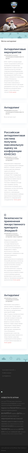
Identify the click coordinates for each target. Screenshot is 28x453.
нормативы (4, 423)
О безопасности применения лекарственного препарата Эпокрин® (14, 222)
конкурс (14, 416)
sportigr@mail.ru (6, 376)
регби (21, 429)
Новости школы (17, 236)
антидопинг (13, 403)
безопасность (23, 408)
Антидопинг (11, 107)
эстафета (20, 433)
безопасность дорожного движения (9, 410)
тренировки (23, 431)
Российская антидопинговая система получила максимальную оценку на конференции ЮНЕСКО (14, 143)
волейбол (6, 413)
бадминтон (5, 408)
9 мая (2, 401)
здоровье (10, 416)
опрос (8, 423)
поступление (17, 426)
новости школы (18, 421)
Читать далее (12, 92)
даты (19, 413)
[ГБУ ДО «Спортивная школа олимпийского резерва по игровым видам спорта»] (14, 5)
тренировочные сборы (5, 433)
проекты (5, 429)
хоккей (11, 433)
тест (10, 431)
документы (4, 416)
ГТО (7, 401)
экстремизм (15, 433)
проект (21, 426)
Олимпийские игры (5, 403)
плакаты (21, 423)
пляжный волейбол (7, 426)
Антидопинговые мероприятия (15, 50)
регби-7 (3, 431)
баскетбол (14, 408)
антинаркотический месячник (14, 405)
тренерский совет (15, 431)
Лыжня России (18, 401)
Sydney (23, 448)
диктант (23, 413)
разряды (11, 429)
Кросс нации (12, 401)
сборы (7, 431)
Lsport (5, 401)
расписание (16, 429)
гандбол (14, 413)
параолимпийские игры (15, 423)
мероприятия (7, 418)
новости (10, 421)
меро (18, 416)
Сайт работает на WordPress (9, 448)
